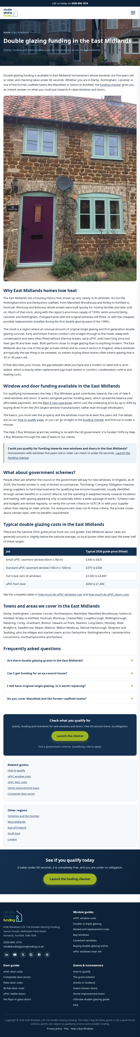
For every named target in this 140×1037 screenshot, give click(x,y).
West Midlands (16, 821)
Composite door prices (21, 793)
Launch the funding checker (70, 879)
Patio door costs (13, 982)
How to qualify (16, 770)
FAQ (75, 1005)
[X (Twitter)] (23, 954)
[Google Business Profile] (31, 954)
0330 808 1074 (80, 3)
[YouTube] (15, 954)
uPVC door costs (17, 782)
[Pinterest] (47, 954)
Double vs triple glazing (87, 923)
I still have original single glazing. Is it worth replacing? (46, 686)
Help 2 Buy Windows (82, 1028)
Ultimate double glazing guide (91, 999)
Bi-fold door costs (13, 988)
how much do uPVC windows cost (60, 594)
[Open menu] (133, 13)
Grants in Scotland (84, 982)
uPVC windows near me (87, 951)
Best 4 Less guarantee (57, 403)
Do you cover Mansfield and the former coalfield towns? (46, 699)
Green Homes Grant (85, 988)
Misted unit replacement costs (91, 929)
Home (6, 32)
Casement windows (85, 940)
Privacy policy (54, 1028)
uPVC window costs (19, 776)
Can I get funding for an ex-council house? (37, 673)
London (12, 839)
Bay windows (81, 934)
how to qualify (27, 420)
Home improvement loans (23, 788)
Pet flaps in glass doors (17, 999)
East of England (17, 827)
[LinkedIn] (6, 954)
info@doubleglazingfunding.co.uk (23, 946)
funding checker (110, 85)
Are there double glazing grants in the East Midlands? (45, 660)
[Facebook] (39, 954)
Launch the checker (70, 736)
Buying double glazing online (90, 945)
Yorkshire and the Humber (23, 816)
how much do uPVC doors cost (109, 594)
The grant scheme (84, 977)
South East (14, 833)
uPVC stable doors (14, 993)
